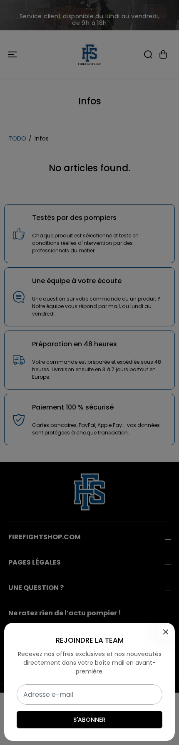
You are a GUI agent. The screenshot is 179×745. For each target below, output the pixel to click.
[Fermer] (166, 632)
